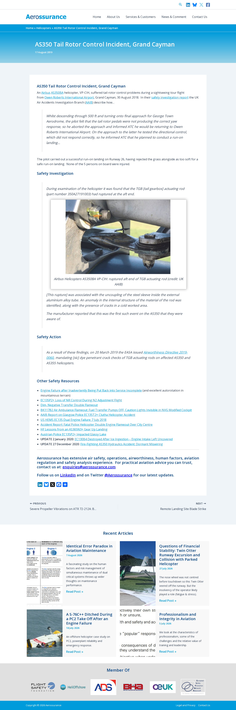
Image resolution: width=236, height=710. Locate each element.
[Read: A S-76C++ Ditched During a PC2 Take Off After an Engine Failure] (45, 633)
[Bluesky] (194, 5)
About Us (113, 17)
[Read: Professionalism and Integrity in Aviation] (138, 633)
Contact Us (199, 17)
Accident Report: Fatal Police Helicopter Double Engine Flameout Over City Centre (96, 425)
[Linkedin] (188, 5)
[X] (201, 5)
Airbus (45, 93)
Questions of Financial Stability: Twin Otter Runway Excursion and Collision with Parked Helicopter (179, 555)
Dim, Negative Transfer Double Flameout (69, 405)
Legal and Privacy (185, 705)
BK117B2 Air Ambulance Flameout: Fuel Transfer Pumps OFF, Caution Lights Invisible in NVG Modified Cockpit (116, 410)
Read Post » (74, 591)
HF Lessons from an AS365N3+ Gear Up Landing (74, 429)
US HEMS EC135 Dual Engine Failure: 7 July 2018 (73, 420)
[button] (180, 4)
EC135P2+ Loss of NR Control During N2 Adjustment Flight (81, 400)
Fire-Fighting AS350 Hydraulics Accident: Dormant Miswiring (121, 444)
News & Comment (174, 17)
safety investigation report (169, 97)
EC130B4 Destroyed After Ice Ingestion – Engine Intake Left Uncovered (124, 439)
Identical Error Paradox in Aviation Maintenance (89, 548)
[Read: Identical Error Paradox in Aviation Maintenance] (45, 573)
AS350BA (57, 93)
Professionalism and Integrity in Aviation (177, 616)
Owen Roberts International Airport (69, 97)
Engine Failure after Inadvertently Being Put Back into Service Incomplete (91, 390)
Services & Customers (141, 17)
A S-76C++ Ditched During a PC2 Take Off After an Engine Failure (89, 619)
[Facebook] (208, 5)
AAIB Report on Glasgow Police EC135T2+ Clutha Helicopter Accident (88, 415)
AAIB (89, 102)
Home (97, 17)
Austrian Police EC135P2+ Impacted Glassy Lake (73, 434)
